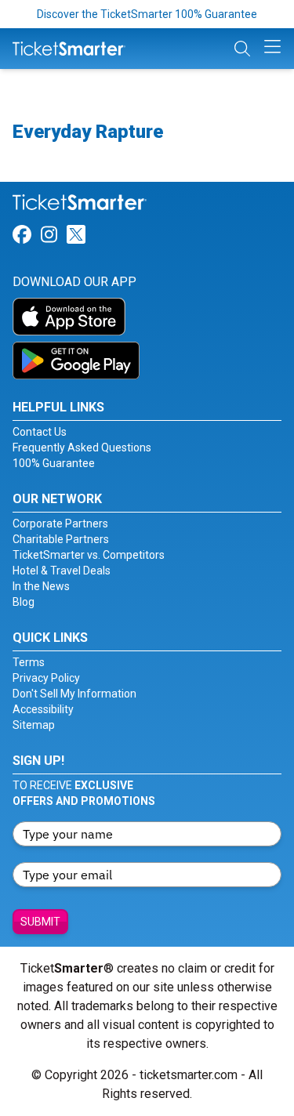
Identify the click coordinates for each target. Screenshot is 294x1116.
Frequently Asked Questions (82, 447)
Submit (40, 921)
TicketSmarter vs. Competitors (89, 555)
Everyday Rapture (88, 132)
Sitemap (34, 725)
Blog (23, 602)
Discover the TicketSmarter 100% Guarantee (147, 14)
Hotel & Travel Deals (62, 570)
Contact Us (40, 432)
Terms (29, 662)
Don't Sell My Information (74, 693)
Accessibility (43, 709)
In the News (41, 586)
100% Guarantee (54, 463)
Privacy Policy (46, 678)
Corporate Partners (60, 523)
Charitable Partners (61, 539)
